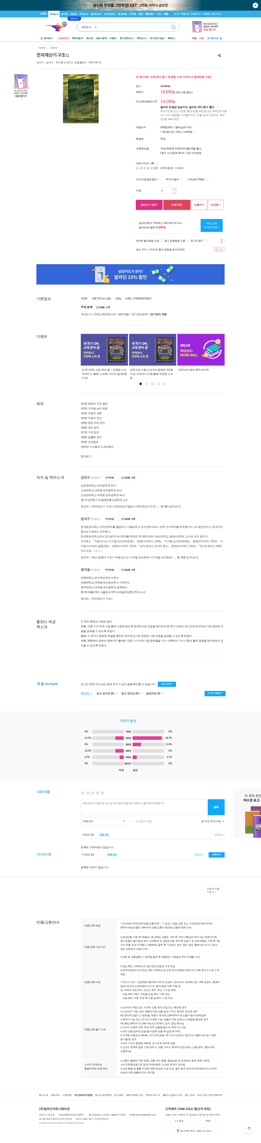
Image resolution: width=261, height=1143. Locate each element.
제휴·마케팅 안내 (134, 1095)
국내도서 (54, 14)
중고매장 (122, 14)
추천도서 (141, 38)
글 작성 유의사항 (211, 821)
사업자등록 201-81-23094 (70, 1115)
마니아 (85, 693)
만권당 (73, 14)
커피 (159, 14)
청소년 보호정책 (103, 1095)
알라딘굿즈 (96, 14)
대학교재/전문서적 (105, 314)
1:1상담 (165, 923)
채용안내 (55, 1095)
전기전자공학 (139, 314)
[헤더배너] (207, 26)
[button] (140, 384)
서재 (201, 38)
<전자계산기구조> (146, 506)
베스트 (89, 38)
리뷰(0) (179, 167)
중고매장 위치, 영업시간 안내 (195, 1131)
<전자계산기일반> (124, 506)
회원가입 (185, 14)
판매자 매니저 (153, 1095)
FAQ (208, 1121)
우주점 (132, 14)
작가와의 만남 (157, 38)
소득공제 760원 (196, 179)
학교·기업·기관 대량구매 (209, 1095)
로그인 (177, 14)
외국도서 (83, 14)
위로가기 (249, 1129)
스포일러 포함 (144, 821)
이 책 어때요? (215, 693)
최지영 (59, 62)
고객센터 (206, 14)
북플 (194, 38)
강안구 (40, 62)
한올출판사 (81, 62)
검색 (173, 27)
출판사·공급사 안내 (172, 1095)
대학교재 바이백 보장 (211, 225)
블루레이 (149, 14)
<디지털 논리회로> (162, 557)
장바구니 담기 (149, 204)
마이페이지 (195, 14)
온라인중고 (110, 14)
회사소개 (43, 1095)
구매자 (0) (88, 834)
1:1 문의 (179, 1121)
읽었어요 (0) (153, 693)
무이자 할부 (172, 179)
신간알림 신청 (103, 307)
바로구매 (176, 204)
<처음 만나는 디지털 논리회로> (132, 557)
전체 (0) (104, 834)
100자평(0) (166, 167)
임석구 (49, 62)
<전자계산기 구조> (102, 506)
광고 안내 (190, 1095)
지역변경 (197, 153)
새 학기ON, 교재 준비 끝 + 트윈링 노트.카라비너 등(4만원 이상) (173, 76)
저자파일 (109, 477)
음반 (140, 14)
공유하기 (219, 55)
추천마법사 (77, 38)
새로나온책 (101, 38)
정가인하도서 (126, 38)
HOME (43, 13)
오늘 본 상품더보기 (213, 890)
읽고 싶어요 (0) (106, 693)
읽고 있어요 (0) (130, 693)
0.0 (156, 167)
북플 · (167, 14)
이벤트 (112, 38)
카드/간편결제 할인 (146, 179)
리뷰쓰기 (216, 854)
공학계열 (123, 314)
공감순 (198, 854)
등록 (216, 807)
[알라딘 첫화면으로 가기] (58, 26)
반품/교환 (177, 923)
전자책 (64, 14)
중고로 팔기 (197, 240)
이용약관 (67, 1095)
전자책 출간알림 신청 (147, 240)
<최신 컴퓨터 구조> (102, 557)
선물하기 (199, 204)
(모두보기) (174, 506)
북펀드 (171, 38)
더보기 (97, 551)
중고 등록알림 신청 (174, 240)
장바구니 (216, 14)
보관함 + (216, 204)
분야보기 (48, 38)
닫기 (255, 5)
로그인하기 (167, 684)
